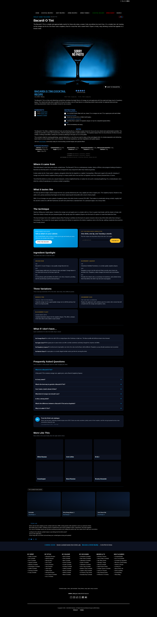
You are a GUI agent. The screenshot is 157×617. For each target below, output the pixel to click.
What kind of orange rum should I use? (47, 394)
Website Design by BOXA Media (92, 608)
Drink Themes (84, 13)
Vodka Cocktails (32, 556)
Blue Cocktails (66, 560)
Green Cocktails (67, 562)
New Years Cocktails (85, 558)
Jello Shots (48, 568)
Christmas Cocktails (85, 556)
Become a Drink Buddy (121, 562)
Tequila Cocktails (32, 562)
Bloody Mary (49, 560)
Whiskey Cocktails (33, 564)
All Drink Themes (101, 556)
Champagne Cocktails (34, 566)
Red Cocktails (66, 556)
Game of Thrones (102, 570)
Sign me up (115, 240)
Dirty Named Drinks (103, 572)
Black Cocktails (67, 574)
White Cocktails (67, 572)
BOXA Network (85, 593)
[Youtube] (31, 539)
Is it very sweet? (40, 379)
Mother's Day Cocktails (86, 568)
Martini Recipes (50, 558)
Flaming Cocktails (33, 570)
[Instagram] (36, 539)
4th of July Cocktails (85, 566)
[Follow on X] (125, 1)
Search (119, 13)
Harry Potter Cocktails (103, 558)
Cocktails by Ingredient (121, 560)
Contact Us (118, 566)
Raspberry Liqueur (42, 115)
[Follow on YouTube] (128, 1)
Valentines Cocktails (85, 560)
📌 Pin (120, 16)
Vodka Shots (49, 570)
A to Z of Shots (49, 576)
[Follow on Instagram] (122, 1)
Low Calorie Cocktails (51, 574)
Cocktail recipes (47, 13)
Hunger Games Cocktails (104, 568)
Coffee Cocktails (32, 568)
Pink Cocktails (66, 558)
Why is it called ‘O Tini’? (42, 408)
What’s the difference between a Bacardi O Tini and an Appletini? (55, 403)
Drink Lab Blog (118, 570)
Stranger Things (102, 562)
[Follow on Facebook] (120, 1)
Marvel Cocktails (102, 564)
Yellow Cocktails (67, 568)
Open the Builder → (43, 242)
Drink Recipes (72, 13)
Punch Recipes (49, 564)
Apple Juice (44, 113)
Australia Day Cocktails (86, 574)
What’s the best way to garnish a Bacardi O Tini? (50, 384)
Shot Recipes (60, 13)
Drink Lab (36, 16)
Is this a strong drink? (42, 398)
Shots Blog (117, 574)
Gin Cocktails (31, 558)
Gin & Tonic (49, 562)
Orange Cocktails (67, 566)
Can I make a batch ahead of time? (46, 389)
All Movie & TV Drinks (103, 574)
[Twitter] (33, 539)
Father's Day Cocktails (86, 570)
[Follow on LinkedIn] (127, 1)
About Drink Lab (119, 568)
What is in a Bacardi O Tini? (43, 369)
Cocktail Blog (118, 572)
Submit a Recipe (119, 564)
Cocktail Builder (119, 556)
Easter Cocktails (84, 562)
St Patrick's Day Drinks (86, 572)
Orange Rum (44, 111)
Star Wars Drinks (102, 560)
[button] (76, 91)
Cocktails (41, 16)
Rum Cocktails (47, 16)
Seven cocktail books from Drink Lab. (69, 545)
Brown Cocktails (67, 570)
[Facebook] (29, 539)
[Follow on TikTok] (124, 1)
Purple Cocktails (67, 564)
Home (37, 13)
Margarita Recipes (50, 556)
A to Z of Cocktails (119, 558)
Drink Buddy (42, 141)
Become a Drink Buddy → (91, 545)
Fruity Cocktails (32, 572)
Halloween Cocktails (85, 564)
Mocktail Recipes (50, 572)
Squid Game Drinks (103, 566)
